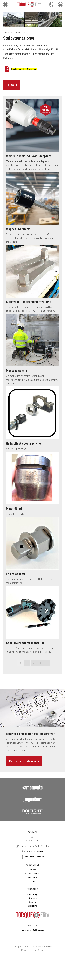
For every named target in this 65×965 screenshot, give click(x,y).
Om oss (32, 870)
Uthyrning (32, 898)
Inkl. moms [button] (26, 930)
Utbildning (32, 906)
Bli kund (32, 881)
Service (32, 902)
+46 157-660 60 (36, 851)
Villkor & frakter (32, 874)
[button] (5, 5)
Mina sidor (32, 877)
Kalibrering (32, 894)
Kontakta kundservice (24, 761)
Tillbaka (11, 85)
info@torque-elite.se (34, 857)
